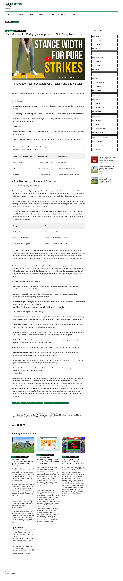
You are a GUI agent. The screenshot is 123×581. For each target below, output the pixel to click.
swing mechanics (64, 402)
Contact (8, 571)
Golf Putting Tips (98, 107)
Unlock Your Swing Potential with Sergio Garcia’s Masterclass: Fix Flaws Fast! (46, 24)
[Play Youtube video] (48, 59)
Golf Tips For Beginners (100, 137)
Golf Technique (47, 402)
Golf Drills (96, 49)
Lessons (10, 14)
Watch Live (62, 14)
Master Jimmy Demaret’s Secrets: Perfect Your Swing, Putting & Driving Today (107, 179)
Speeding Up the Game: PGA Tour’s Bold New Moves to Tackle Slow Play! (73, 461)
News (52, 14)
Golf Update (96, 149)
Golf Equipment (97, 57)
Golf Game (95, 70)
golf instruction (28, 402)
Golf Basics (96, 36)
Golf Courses (97, 44)
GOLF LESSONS (10, 31)
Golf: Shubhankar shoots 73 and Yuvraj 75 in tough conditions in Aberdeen (81, 22)
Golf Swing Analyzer (99, 128)
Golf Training (97, 141)
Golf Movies (96, 99)
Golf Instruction (98, 82)
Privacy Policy (10, 573)
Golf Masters (97, 95)
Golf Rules (96, 116)
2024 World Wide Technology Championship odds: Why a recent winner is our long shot (48, 460)
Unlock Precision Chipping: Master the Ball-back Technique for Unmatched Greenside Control (50, 20)
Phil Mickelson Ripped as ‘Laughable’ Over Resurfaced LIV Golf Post (42, 19)
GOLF (13, 457)
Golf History (96, 78)
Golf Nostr (96, 103)
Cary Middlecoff (16, 402)
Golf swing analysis (38, 402)
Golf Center (96, 40)
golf (22, 402)
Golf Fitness (96, 65)
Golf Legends (96, 86)
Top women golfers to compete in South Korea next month (39, 22)
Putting (30, 14)
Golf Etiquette (97, 61)
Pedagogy (55, 402)
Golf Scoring (96, 120)
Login (73, 14)
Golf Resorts (96, 112)
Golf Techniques (98, 133)
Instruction (41, 14)
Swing (20, 14)
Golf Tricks (96, 145)
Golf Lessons (96, 91)
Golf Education (97, 53)
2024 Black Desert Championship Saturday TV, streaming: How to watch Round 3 (23, 462)
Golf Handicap (97, 74)
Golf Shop (95, 124)
